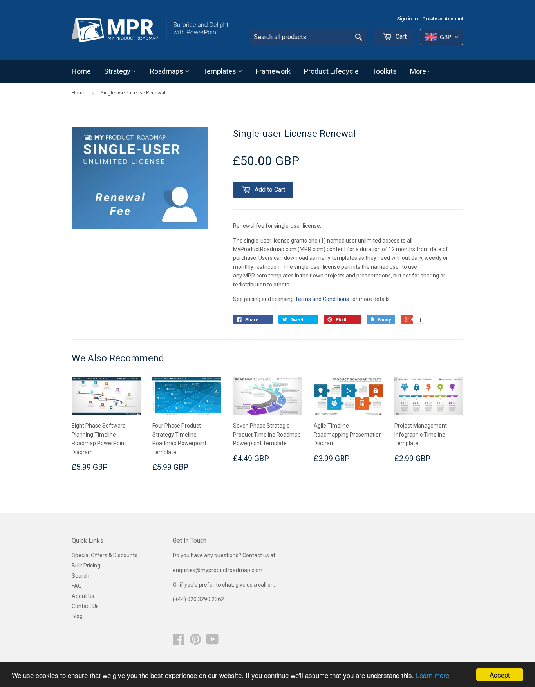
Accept (500, 675)
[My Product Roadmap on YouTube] (212, 642)
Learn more (432, 675)
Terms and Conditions (322, 299)
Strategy (118, 71)
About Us (83, 596)
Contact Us (85, 606)
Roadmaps (167, 71)
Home (81, 71)
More (418, 71)
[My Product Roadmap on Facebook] (178, 642)
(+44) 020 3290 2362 (198, 599)
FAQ (77, 586)
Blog (77, 616)
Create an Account (442, 19)
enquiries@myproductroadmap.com (218, 570)
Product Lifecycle (331, 71)
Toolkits (384, 71)
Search (80, 576)
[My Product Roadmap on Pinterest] (195, 642)
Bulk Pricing (86, 565)
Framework (273, 71)
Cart (400, 36)
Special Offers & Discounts (104, 555)
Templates (220, 71)
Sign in (404, 19)
